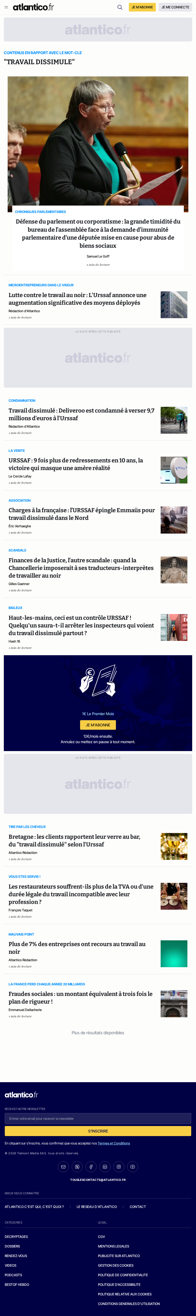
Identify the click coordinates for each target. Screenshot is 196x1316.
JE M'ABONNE (142, 7)
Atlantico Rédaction (23, 853)
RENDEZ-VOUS (16, 1256)
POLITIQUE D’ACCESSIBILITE (119, 1284)
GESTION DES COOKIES (115, 1265)
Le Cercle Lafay (20, 476)
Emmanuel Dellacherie (25, 1010)
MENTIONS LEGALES (113, 1246)
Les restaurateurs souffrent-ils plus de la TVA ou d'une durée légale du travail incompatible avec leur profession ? (81, 894)
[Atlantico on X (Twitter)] (77, 1166)
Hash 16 (14, 641)
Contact (138, 1207)
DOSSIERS (12, 1246)
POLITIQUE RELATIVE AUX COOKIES (125, 1294)
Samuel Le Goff (98, 256)
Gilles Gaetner (19, 584)
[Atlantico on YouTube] (132, 1166)
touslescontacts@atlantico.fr (98, 1180)
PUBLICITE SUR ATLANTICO (119, 1256)
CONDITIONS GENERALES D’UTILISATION (129, 1304)
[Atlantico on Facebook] (91, 1166)
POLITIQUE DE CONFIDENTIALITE (123, 1275)
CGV (101, 1237)
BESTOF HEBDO (17, 1284)
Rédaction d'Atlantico (24, 311)
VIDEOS (10, 1265)
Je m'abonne (98, 725)
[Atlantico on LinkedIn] (104, 1166)
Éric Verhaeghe (20, 526)
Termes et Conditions (114, 1143)
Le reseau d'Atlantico (97, 1207)
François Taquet (21, 910)
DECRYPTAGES (16, 1237)
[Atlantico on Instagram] (118, 1166)
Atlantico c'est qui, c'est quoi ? (34, 1207)
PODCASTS (13, 1275)
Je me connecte (175, 7)
